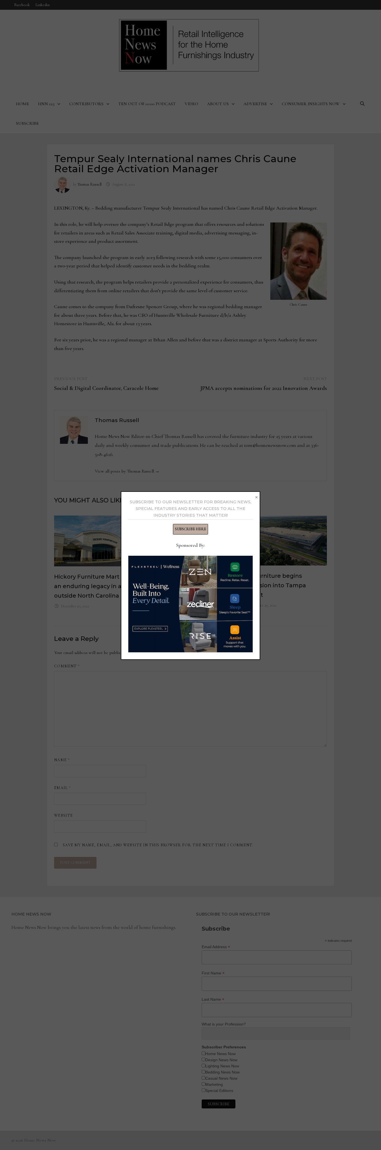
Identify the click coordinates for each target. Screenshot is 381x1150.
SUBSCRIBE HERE (190, 529)
